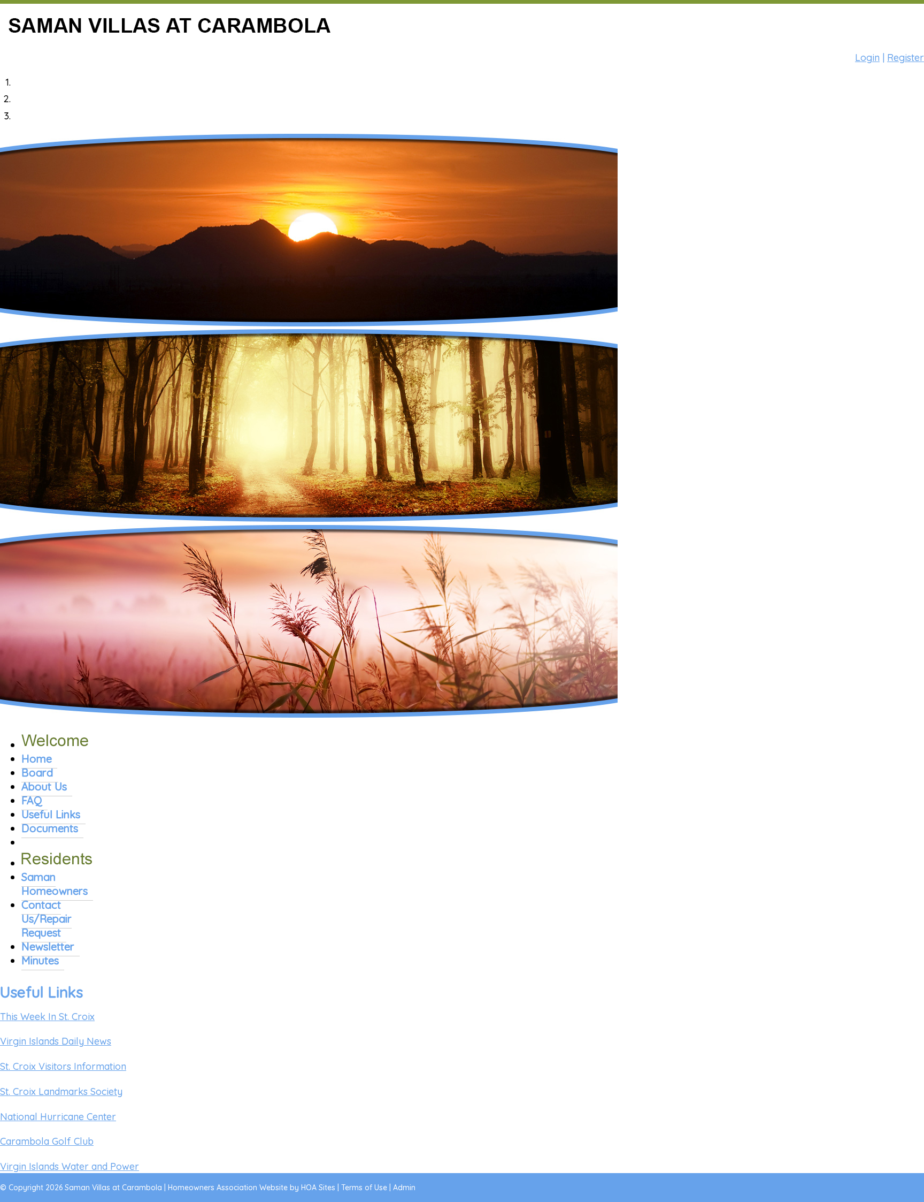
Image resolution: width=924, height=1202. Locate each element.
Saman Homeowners (54, 883)
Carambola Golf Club (47, 1141)
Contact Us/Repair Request (46, 918)
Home (36, 758)
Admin (404, 1187)
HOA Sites (318, 1187)
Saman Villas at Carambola (113, 1187)
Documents (49, 828)
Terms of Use (364, 1187)
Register (905, 57)
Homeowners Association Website (228, 1187)
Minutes (40, 960)
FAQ (31, 800)
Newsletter (47, 946)
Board (37, 772)
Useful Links (50, 814)
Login (867, 57)
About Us (44, 786)
